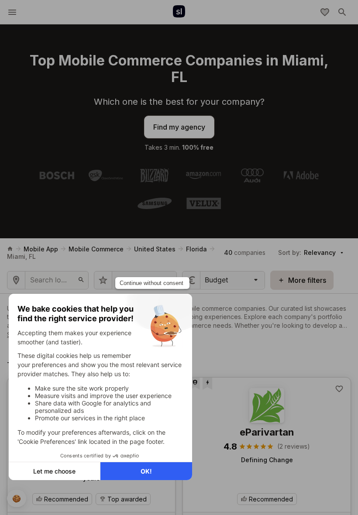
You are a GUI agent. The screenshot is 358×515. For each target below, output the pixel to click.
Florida (196, 249)
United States (155, 249)
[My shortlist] (325, 12)
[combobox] (206, 279)
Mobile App (41, 249)
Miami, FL (21, 256)
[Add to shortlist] (339, 389)
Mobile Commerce (96, 249)
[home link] (10, 249)
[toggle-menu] (12, 12)
